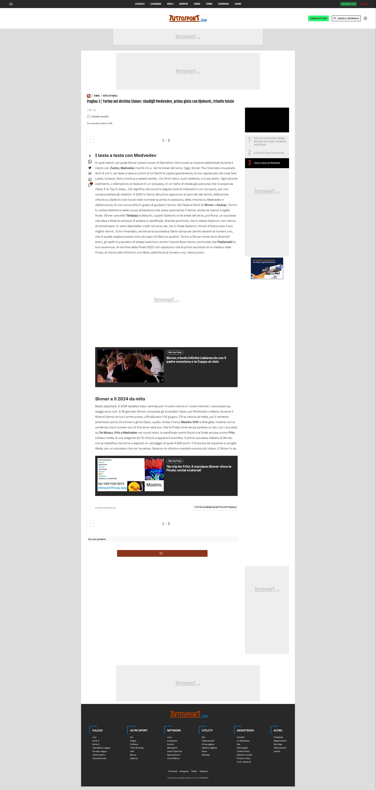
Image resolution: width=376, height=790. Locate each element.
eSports (134, 758)
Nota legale (242, 747)
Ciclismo (134, 744)
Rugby (133, 740)
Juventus (183, 4)
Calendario (155, 4)
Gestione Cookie (244, 754)
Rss (203, 737)
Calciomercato (99, 758)
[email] (90, 174)
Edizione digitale (209, 747)
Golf (132, 751)
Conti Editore (173, 758)
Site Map (278, 744)
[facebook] (90, 156)
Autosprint (172, 740)
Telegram (203, 771)
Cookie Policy (243, 751)
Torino (197, 4)
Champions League (101, 747)
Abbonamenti (208, 740)
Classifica (140, 4)
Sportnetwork (173, 754)
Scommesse (223, 4)
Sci (131, 737)
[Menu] (11, 4)
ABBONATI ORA (318, 18)
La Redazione (243, 740)
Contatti (240, 737)
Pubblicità (278, 737)
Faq (238, 744)
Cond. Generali (244, 762)
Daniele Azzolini (100, 116)
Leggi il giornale (348, 18)
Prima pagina (208, 744)
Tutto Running (136, 747)
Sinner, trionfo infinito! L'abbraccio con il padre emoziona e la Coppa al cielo (196, 360)
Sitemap (206, 754)
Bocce (133, 754)
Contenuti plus (348, 4)
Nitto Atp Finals (110, 96)
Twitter (194, 771)
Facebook (172, 771)
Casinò (238, 4)
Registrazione (280, 740)
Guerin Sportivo (174, 751)
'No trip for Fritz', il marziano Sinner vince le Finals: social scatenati (198, 468)
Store (204, 751)
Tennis (209, 4)
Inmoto (170, 744)
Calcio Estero (98, 754)
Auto (169, 737)
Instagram (184, 771)
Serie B (95, 744)
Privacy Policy (244, 758)
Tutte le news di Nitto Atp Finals (215, 507)
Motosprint (172, 747)
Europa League (99, 751)
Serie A (170, 4)
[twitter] (90, 168)
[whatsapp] (90, 162)
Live (364, 4)
